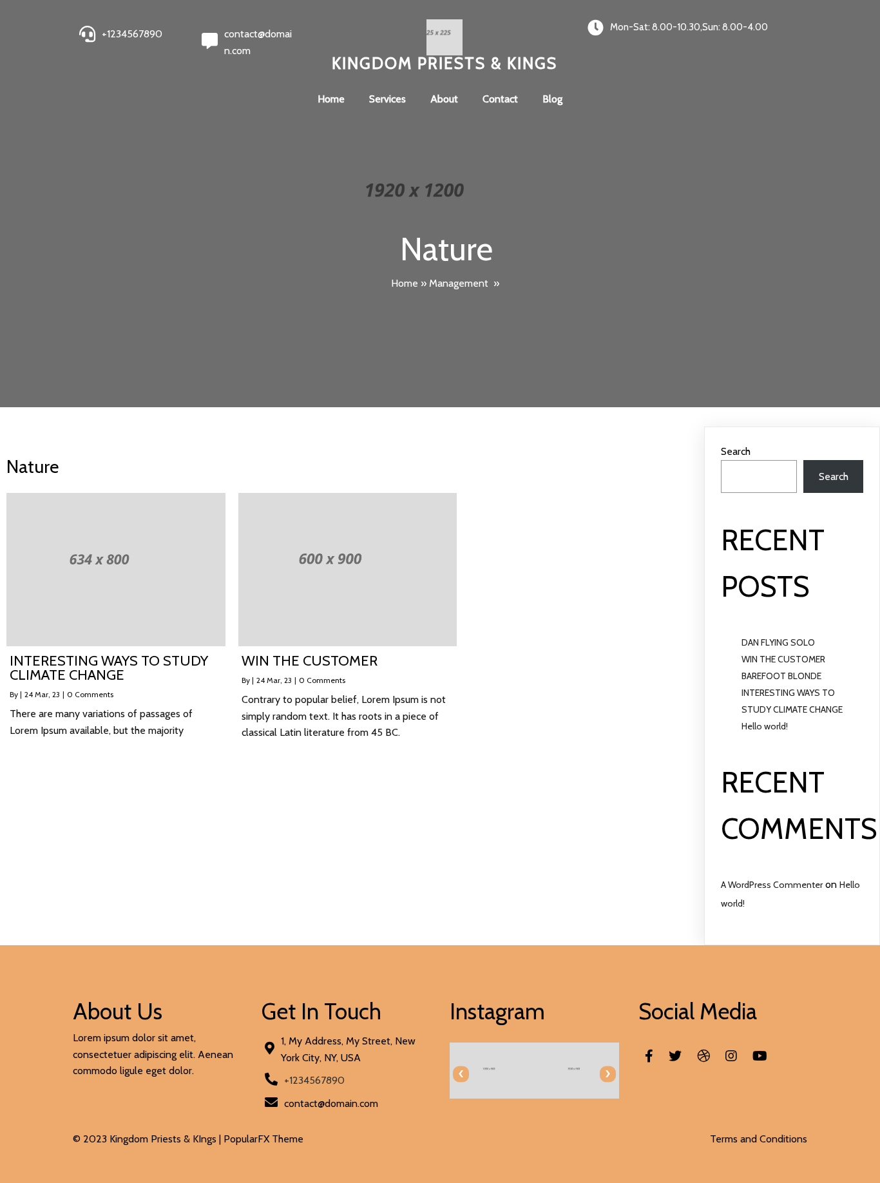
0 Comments (90, 694)
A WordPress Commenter (772, 884)
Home (404, 283)
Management (458, 283)
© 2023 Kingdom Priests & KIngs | (148, 1139)
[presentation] (461, 1074)
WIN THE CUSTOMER (783, 659)
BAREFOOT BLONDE (781, 676)
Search (736, 451)
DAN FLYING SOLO (778, 642)
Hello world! (764, 726)
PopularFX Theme (263, 1139)
